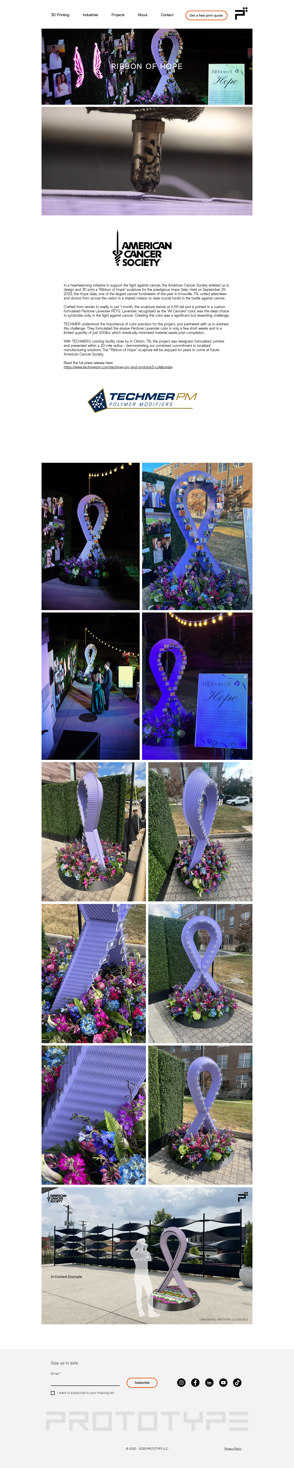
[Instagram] (181, 1382)
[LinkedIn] (209, 1382)
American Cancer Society (188, 285)
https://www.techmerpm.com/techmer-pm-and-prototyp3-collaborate (118, 367)
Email (56, 1374)
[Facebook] (195, 1382)
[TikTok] (237, 1382)
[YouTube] (223, 1382)
